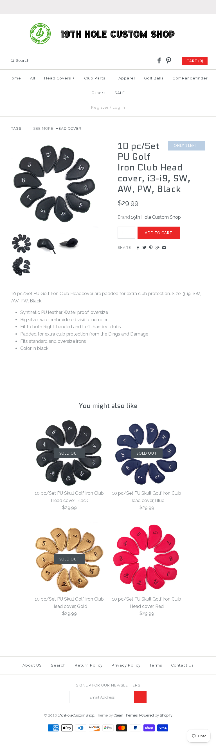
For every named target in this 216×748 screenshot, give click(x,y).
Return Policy (89, 665)
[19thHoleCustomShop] (108, 23)
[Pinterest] (168, 61)
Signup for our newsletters (108, 685)
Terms (156, 665)
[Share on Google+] (157, 247)
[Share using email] (164, 247)
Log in (118, 107)
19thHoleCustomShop (76, 715)
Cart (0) (194, 61)
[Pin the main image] (151, 247)
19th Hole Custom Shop (156, 217)
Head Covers (59, 78)
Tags (18, 128)
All (32, 78)
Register (100, 107)
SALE (119, 93)
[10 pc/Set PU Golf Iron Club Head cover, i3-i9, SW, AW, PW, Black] (54, 144)
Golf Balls (153, 78)
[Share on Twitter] (144, 247)
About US (32, 665)
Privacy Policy (126, 665)
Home (14, 78)
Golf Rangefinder (190, 78)
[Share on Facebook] (137, 247)
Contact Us (182, 665)
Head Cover (69, 128)
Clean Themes (126, 715)
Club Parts (96, 78)
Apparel (126, 78)
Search (58, 665)
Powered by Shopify (155, 715)
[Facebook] (159, 61)
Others (98, 93)
